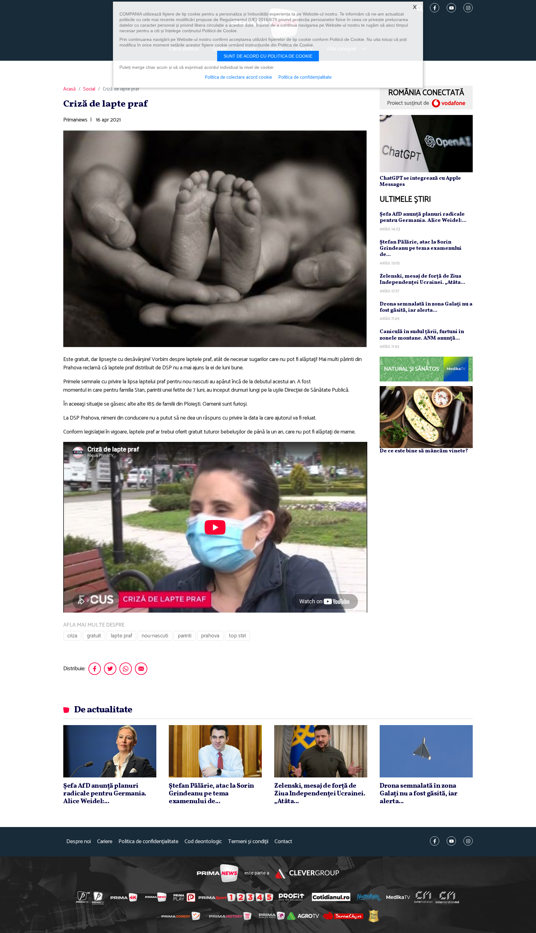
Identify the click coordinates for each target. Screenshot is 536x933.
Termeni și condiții (248, 842)
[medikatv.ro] (398, 897)
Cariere (104, 842)
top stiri (237, 635)
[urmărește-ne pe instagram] (468, 841)
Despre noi (78, 842)
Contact (283, 842)
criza (72, 635)
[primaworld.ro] (272, 916)
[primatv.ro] (83, 897)
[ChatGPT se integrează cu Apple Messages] (426, 143)
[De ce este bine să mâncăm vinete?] (426, 417)
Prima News (217, 873)
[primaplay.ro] (184, 897)
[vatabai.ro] (373, 916)
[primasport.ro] (235, 897)
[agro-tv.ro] (303, 916)
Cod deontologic (203, 842)
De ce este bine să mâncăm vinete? (424, 451)
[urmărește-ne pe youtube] (451, 841)
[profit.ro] (291, 897)
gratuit (94, 635)
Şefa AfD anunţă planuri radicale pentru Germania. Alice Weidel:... (423, 217)
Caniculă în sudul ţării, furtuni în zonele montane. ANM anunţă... (422, 334)
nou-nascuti (155, 635)
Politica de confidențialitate (148, 842)
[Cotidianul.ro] (331, 897)
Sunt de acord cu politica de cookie (268, 56)
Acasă (69, 89)
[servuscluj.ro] (343, 915)
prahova (210, 635)
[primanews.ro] (156, 897)
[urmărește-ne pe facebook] (434, 841)
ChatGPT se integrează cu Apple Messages (420, 181)
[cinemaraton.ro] (423, 897)
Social (89, 89)
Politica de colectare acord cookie (238, 77)
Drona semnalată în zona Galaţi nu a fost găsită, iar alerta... (426, 307)
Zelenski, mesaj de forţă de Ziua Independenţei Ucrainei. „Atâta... (422, 279)
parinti (184, 635)
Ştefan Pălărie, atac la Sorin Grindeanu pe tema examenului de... (421, 248)
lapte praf (121, 635)
